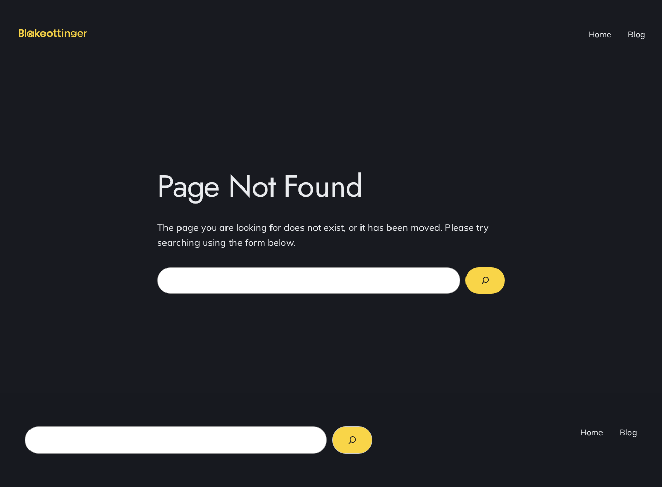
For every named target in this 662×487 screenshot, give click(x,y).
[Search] (485, 280)
